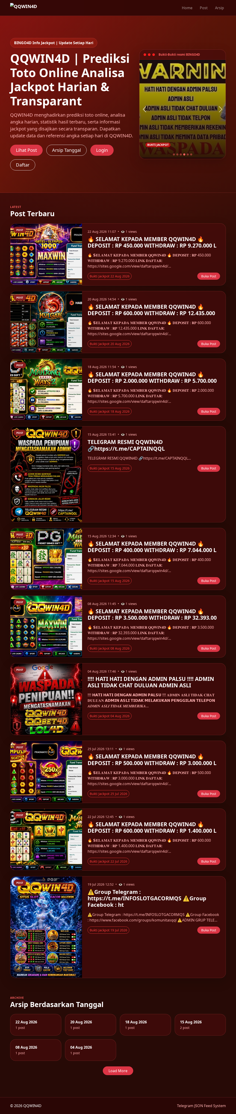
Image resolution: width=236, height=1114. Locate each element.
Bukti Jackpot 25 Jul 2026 (108, 794)
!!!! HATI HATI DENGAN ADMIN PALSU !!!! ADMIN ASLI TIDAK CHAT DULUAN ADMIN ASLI (151, 682)
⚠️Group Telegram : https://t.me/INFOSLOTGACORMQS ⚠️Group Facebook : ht (147, 898)
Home (187, 7)
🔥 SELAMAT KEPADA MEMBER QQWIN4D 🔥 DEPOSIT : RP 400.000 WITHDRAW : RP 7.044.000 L (152, 547)
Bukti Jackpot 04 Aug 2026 (110, 716)
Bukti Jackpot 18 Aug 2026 (110, 411)
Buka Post (208, 276)
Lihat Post (26, 150)
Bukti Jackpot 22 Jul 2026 (108, 861)
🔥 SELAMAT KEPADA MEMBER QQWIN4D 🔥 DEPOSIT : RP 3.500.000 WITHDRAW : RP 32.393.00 (152, 614)
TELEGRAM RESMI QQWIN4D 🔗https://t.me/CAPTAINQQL (126, 445)
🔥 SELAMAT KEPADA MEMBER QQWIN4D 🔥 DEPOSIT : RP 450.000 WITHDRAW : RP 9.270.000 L (152, 242)
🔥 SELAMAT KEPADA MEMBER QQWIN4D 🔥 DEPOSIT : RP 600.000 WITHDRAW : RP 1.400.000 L (152, 827)
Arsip (219, 7)
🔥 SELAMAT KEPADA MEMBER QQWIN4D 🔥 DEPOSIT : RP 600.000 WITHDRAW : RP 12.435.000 (151, 310)
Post (204, 7)
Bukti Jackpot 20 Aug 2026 (110, 344)
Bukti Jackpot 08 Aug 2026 (110, 648)
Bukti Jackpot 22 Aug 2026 (110, 276)
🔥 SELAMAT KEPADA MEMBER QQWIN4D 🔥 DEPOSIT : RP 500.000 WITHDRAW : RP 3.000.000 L (152, 759)
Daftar (23, 165)
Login (102, 150)
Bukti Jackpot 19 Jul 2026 (108, 930)
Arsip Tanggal (66, 150)
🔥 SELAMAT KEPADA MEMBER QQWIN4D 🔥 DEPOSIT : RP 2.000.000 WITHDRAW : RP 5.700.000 (152, 377)
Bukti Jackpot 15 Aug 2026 (110, 468)
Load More (118, 1070)
